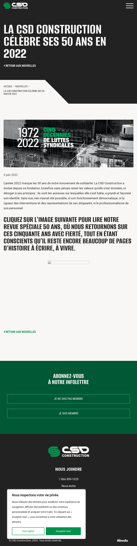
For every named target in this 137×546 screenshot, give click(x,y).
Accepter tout (63, 531)
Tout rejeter (28, 531)
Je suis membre (68, 413)
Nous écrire (69, 486)
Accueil (8, 86)
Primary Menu (129, 5)
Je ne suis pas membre (68, 398)
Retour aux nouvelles (21, 65)
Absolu (122, 540)
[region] (46, 514)
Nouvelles (21, 86)
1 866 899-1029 (68, 479)
